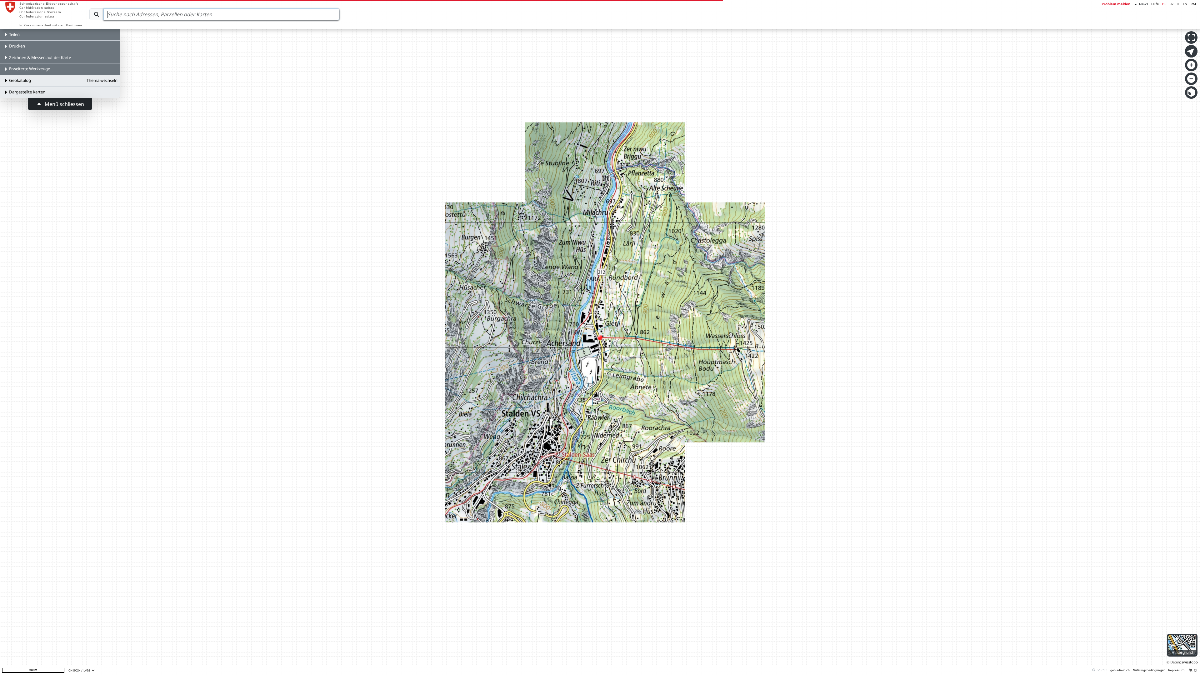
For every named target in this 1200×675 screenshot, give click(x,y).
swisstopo (1190, 662)
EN (1185, 4)
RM (1193, 4)
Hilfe (1155, 4)
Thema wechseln (102, 80)
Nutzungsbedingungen (1149, 670)
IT (1178, 4)
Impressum (1176, 670)
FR (1171, 4)
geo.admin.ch (1120, 670)
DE (1164, 4)
